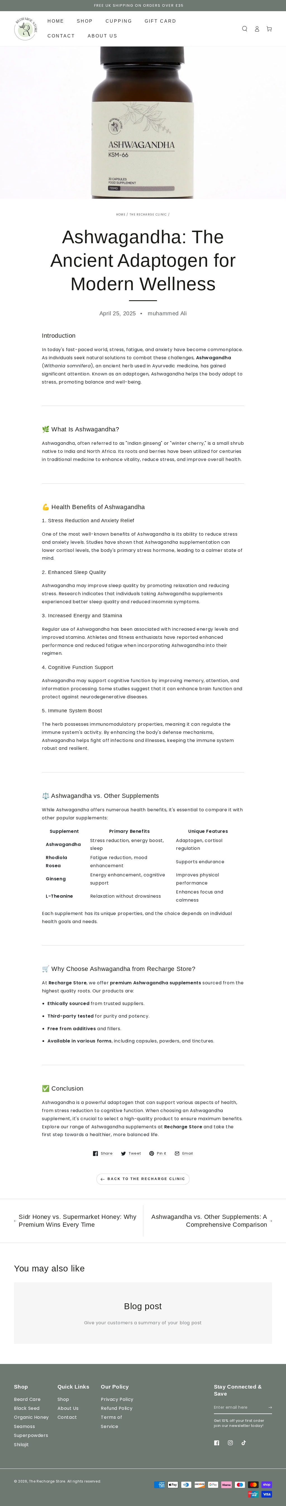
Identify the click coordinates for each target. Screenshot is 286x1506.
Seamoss (24, 1426)
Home (120, 214)
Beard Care (27, 1399)
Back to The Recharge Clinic (146, 1179)
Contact (67, 1417)
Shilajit (21, 1444)
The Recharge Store (47, 1481)
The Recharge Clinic (148, 214)
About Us (68, 1408)
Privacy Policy (117, 1399)
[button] (245, 29)
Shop (63, 1399)
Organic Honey (31, 1417)
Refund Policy (116, 1408)
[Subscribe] (270, 1407)
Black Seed (27, 1408)
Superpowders (31, 1435)
